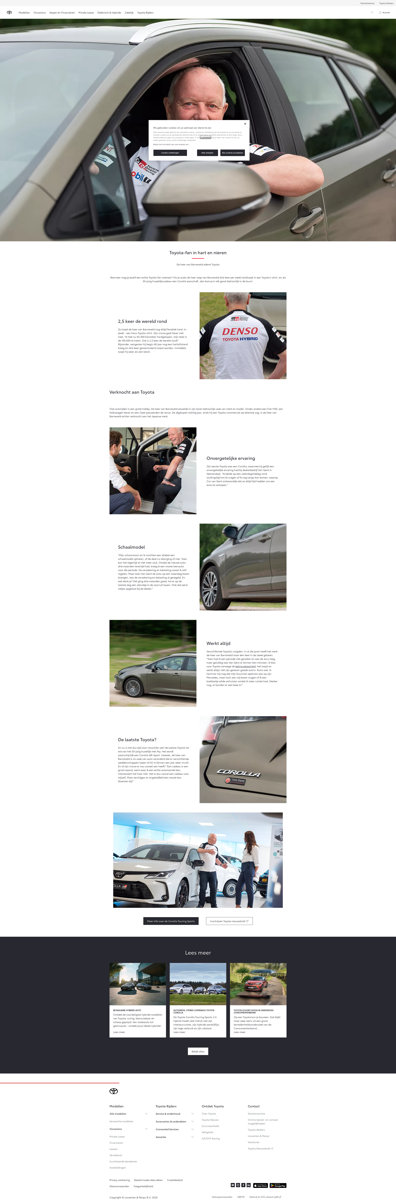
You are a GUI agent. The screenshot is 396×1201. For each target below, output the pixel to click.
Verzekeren (115, 1155)
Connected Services (167, 1129)
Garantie (161, 1137)
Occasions (40, 12)
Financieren (116, 1142)
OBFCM (240, 1196)
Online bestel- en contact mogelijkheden (263, 1121)
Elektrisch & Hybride (109, 12)
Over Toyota (209, 1113)
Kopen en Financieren (62, 12)
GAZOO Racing (211, 1138)
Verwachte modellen (121, 1121)
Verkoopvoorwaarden (222, 1196)
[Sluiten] (245, 123)
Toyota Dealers (386, 3)
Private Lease (86, 12)
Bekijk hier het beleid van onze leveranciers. (171, 144)
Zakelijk (129, 12)
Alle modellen (118, 1113)
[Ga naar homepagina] (9, 12)
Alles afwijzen (207, 152)
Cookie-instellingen (170, 152)
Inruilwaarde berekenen (123, 1161)
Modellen (24, 12)
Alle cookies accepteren (232, 152)
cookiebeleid (205, 137)
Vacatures (253, 1142)
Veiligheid (207, 1132)
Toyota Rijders (145, 12)
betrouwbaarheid (245, 666)
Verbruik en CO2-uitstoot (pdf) (264, 1197)
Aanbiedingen (117, 1167)
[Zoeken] (372, 12)
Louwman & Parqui (258, 1135)
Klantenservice (367, 3)
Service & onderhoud (168, 1113)
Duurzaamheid (210, 1126)
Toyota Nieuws (210, 1119)
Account (386, 12)
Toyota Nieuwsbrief (261, 1148)
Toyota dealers (256, 1129)
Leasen (113, 1149)
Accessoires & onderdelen (171, 1121)
